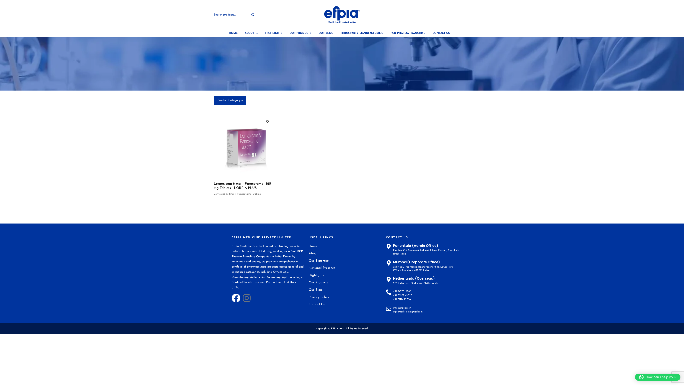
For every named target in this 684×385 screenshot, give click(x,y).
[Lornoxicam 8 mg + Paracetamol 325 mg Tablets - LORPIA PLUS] (244, 146)
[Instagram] (246, 298)
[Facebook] (236, 298)
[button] (657, 377)
